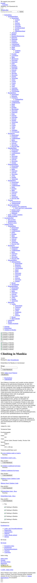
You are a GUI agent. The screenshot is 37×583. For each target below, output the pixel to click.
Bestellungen (8, 547)
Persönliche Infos (9, 546)
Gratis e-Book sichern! (10, 535)
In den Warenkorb (6, 369)
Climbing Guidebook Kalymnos (10, 470)
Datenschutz (7, 530)
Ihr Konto (3, 543)
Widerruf (6, 533)
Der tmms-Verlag (5, 562)
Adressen (7, 551)
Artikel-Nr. (4, 426)
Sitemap (6, 536)
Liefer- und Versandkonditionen (13, 528)
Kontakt (3, 3)
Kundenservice (5, 525)
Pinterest (14, 373)
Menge (3, 366)
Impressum (4, 563)
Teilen (6, 373)
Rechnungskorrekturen (10, 549)
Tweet (10, 373)
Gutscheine (7, 552)
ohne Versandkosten (13, 360)
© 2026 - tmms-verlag (7, 569)
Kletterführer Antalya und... (8, 458)
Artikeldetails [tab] (8, 379)
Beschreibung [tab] (8, 378)
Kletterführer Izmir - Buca (8, 496)
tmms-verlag (4, 558)
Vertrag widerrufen (6, 566)
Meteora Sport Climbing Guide (9, 483)
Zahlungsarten (8, 532)
